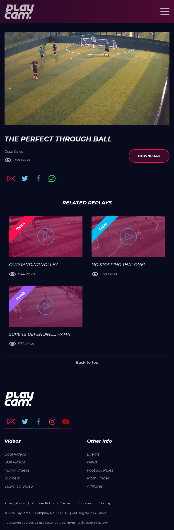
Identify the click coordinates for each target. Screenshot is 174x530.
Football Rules (100, 470)
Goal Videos (15, 454)
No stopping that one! (118, 264)
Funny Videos (17, 470)
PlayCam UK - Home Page (19, 12)
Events (93, 454)
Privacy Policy (15, 503)
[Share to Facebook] (38, 178)
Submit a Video (19, 486)
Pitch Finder (98, 478)
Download (149, 156)
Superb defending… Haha (39, 334)
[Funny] (45, 306)
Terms (65, 503)
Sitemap (105, 503)
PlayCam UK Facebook (38, 421)
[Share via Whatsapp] (52, 178)
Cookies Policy (43, 503)
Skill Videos (15, 462)
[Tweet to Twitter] (25, 178)
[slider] (75, 119)
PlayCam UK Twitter (25, 421)
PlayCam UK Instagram (52, 421)
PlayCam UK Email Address (11, 421)
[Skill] (45, 236)
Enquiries (84, 503)
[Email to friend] (11, 178)
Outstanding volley (33, 264)
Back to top (87, 362)
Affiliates (95, 486)
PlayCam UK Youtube (65, 421)
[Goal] (128, 236)
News (92, 462)
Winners (12, 478)
